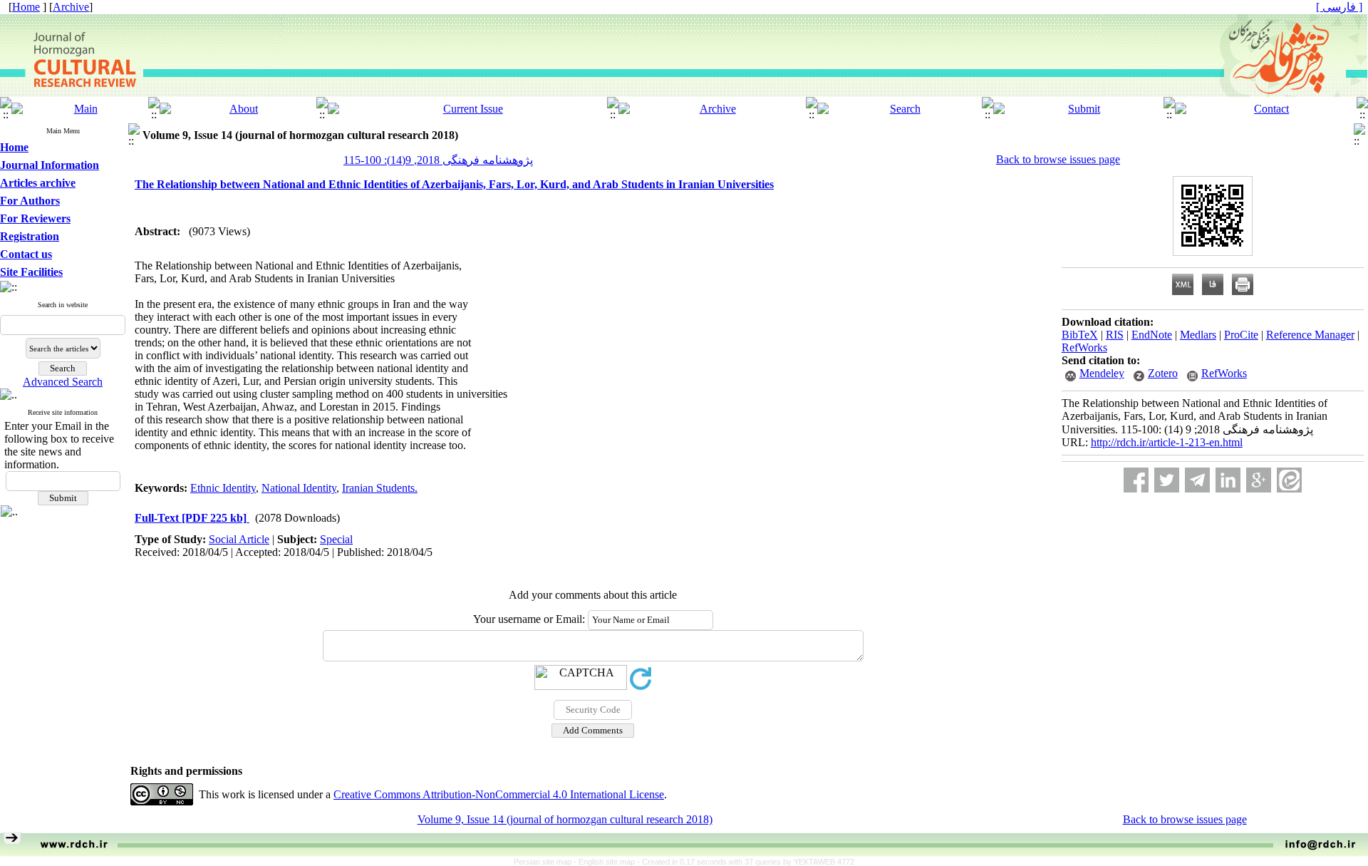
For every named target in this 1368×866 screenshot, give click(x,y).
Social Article (239, 539)
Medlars (1198, 335)
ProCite (1241, 335)
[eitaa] (1289, 480)
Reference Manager (1310, 335)
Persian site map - (546, 861)
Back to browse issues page (1058, 159)
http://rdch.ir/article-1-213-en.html (1167, 442)
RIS (1115, 335)
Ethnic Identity (223, 488)
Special (336, 539)
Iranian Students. (380, 488)
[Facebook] (1136, 480)
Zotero (1163, 373)
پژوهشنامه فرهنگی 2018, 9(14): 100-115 (438, 160)
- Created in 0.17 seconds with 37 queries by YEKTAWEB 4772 (745, 861)
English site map (608, 861)
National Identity (298, 488)
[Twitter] (1166, 480)
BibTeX (1080, 335)
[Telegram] (1197, 480)
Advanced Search (63, 382)
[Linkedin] (1228, 480)
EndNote (1151, 335)
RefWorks (1084, 347)
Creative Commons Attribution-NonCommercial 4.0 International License (498, 794)
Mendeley (1101, 373)
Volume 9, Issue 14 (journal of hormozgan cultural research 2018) (565, 819)
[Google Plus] (1258, 480)
